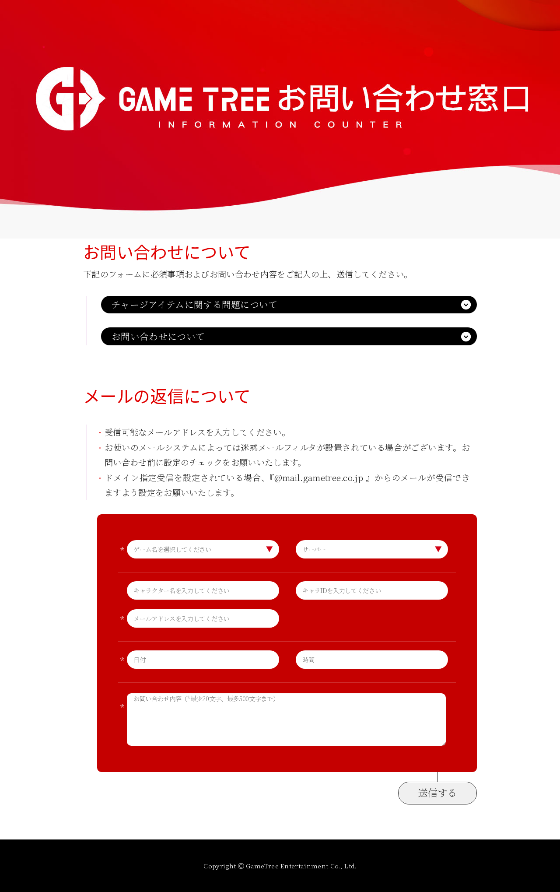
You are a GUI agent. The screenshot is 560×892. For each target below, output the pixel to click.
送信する (437, 792)
